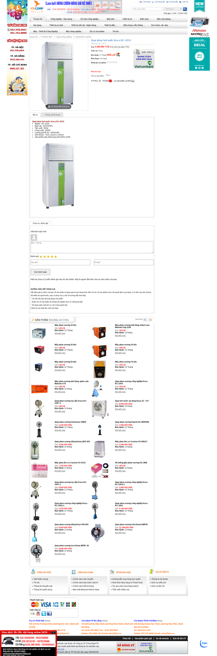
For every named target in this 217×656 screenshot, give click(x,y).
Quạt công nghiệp (64, 37)
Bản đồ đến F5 (179, 638)
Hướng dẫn (173, 2)
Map (48, 621)
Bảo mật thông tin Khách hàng (86, 589)
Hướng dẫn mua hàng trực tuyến (126, 579)
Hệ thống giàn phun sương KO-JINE (131, 463)
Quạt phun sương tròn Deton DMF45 (131, 524)
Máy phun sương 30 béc (126, 345)
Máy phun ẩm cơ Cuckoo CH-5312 (70, 463)
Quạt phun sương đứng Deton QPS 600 (72, 441)
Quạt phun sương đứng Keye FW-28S (71, 524)
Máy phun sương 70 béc (126, 362)
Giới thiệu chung (41, 579)
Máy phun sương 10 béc (66, 325)
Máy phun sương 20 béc (66, 345)
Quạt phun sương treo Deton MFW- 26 (72, 545)
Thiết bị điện (47, 37)
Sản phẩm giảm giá (143, 638)
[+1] (133, 75)
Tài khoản (146, 2)
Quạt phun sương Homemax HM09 (70, 422)
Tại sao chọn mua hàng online (125, 586)
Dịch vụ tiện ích (158, 586)
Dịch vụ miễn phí (159, 583)
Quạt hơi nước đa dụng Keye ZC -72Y (132, 401)
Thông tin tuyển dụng (43, 589)
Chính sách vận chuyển (83, 579)
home (31, 1)
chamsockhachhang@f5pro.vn (17, 654)
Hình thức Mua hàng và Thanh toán (127, 583)
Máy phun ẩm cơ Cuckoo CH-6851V (131, 441)
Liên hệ (185, 2)
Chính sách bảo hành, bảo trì (85, 583)
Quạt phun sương (83, 37)
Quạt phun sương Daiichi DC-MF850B (132, 422)
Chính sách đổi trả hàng (83, 586)
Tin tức (37, 583)
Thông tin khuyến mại (43, 586)
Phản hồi (127, 638)
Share (108, 75)
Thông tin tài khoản (160, 579)
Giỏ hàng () (160, 2)
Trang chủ (33, 37)
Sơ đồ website (162, 638)
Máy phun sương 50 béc (66, 362)
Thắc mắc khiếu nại (120, 589)
